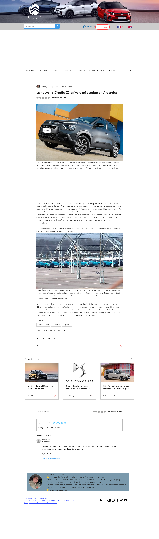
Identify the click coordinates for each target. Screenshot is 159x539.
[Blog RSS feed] (100, 500)
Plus (110, 70)
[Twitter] (121, 501)
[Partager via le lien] (55, 339)
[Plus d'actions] (121, 86)
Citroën (55, 70)
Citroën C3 (80, 70)
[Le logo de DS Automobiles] (79, 373)
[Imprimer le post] (60, 339)
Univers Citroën (43, 325)
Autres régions (49, 331)
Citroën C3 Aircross (96, 70)
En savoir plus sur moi (58, 490)
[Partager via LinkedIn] (49, 339)
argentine (67, 325)
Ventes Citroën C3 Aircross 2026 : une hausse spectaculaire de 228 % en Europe (40, 387)
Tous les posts (30, 70)
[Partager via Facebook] (37, 339)
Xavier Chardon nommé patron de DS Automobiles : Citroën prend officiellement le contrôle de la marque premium (79, 387)
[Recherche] (57, 26)
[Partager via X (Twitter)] (43, 339)
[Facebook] (117, 501)
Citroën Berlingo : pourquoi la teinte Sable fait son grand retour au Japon (116, 387)
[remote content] (79, 186)
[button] (131, 70)
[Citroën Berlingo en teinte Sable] (117, 373)
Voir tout (131, 359)
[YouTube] (125, 501)
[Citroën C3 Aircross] (41, 373)
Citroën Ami (67, 70)
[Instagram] (113, 501)
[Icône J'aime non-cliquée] (43, 454)
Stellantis (43, 70)
